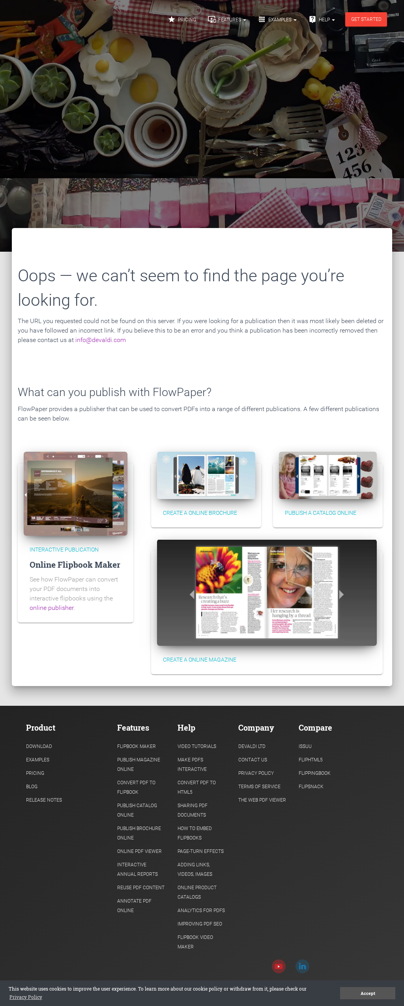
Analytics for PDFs (201, 910)
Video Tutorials (197, 746)
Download (39, 746)
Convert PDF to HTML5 (197, 787)
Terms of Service (259, 786)
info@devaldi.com (100, 340)
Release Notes (44, 800)
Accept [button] (368, 993)
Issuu (305, 746)
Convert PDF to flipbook (136, 787)
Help (320, 19)
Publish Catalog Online (137, 810)
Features (225, 19)
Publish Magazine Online (138, 764)
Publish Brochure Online (139, 833)
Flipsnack (311, 786)
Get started (366, 19)
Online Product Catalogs (197, 892)
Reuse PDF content (141, 887)
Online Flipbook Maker (75, 564)
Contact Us (252, 760)
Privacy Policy (256, 773)
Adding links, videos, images (195, 869)
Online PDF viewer (139, 851)
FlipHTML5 (311, 760)
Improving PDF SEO (200, 924)
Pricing (182, 19)
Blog (31, 786)
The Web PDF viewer (262, 800)
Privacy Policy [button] (25, 997)
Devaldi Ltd (252, 746)
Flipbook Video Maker (195, 942)
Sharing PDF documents (193, 810)
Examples (275, 19)
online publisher (51, 607)
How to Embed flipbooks (195, 833)
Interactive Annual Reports (137, 869)
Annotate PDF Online (134, 905)
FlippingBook (315, 773)
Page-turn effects (201, 851)
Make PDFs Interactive (192, 764)
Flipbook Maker (136, 746)
